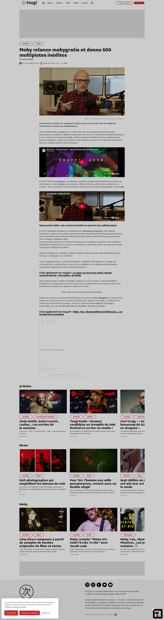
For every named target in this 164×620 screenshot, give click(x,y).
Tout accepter (11, 613)
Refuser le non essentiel (29, 613)
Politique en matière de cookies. (15, 607)
